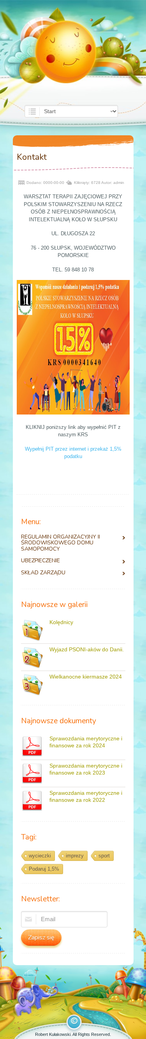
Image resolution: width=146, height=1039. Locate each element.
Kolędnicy (61, 622)
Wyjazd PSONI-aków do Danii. (86, 649)
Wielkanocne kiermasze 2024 (85, 676)
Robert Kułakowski (52, 1034)
